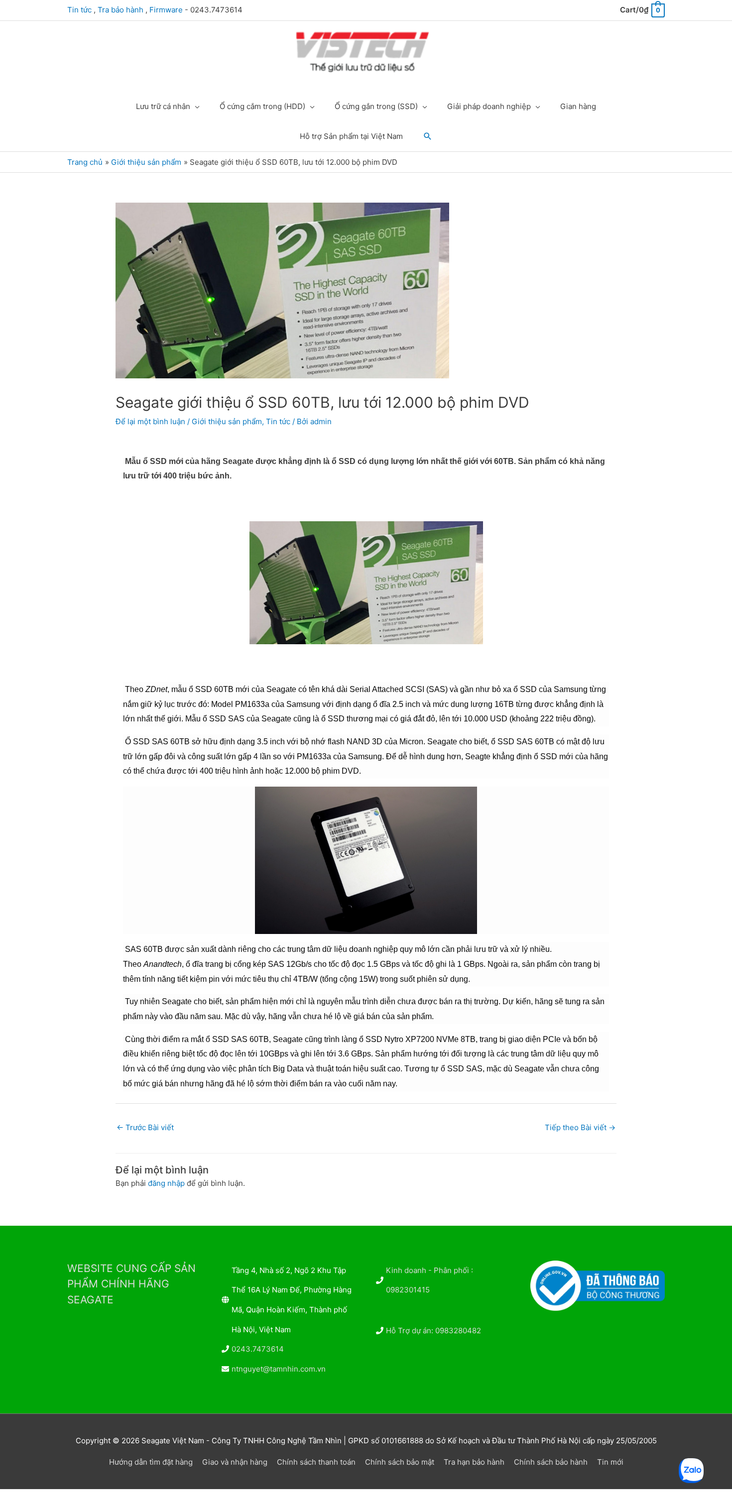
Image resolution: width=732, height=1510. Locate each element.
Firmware (166, 9)
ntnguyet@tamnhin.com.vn (279, 1369)
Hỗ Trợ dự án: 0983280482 (433, 1330)
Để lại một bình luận (150, 421)
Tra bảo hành (120, 9)
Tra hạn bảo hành (474, 1462)
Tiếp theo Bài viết (580, 1127)
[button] (428, 136)
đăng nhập (166, 1183)
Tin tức (79, 9)
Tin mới (610, 1462)
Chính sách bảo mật (399, 1462)
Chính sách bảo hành (551, 1462)
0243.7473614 (258, 1349)
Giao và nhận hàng (234, 1462)
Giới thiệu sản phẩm (227, 421)
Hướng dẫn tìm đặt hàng (151, 1462)
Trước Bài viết (145, 1127)
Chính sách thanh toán (316, 1462)
